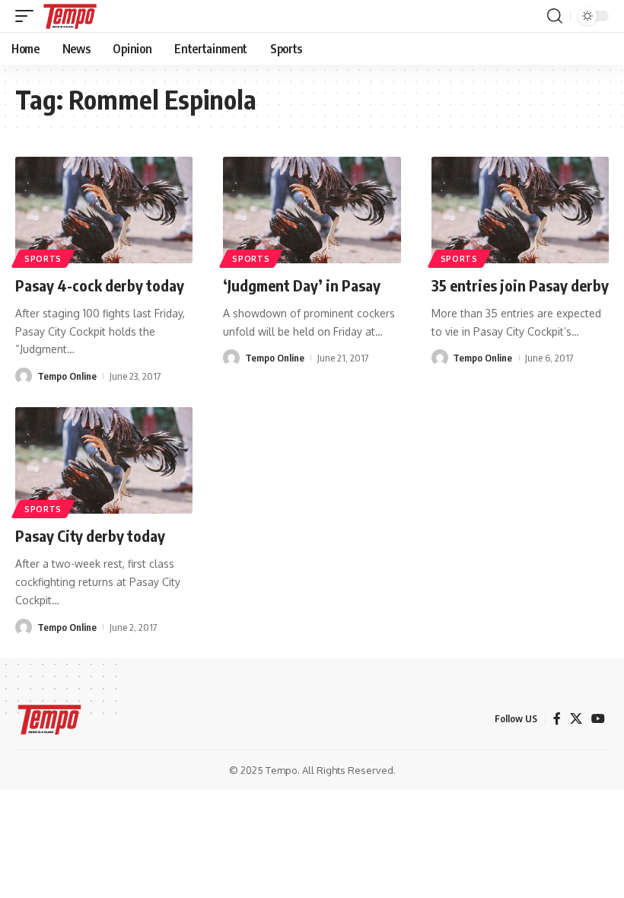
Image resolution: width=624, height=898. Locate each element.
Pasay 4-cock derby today (99, 285)
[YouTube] (598, 719)
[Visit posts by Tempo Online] (23, 376)
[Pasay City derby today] (104, 460)
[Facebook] (557, 719)
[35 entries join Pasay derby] (520, 210)
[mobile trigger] (28, 16)
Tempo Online (67, 376)
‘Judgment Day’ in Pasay (301, 285)
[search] (554, 16)
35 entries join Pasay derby (520, 285)
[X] (576, 719)
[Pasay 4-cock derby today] (104, 210)
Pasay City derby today (90, 535)
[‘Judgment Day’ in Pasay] (311, 210)
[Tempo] (70, 16)
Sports (43, 258)
